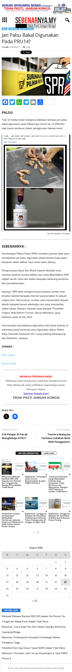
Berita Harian (9, 363)
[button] (66, 20)
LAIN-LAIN (49, 453)
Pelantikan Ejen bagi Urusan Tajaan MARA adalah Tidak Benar (33, 648)
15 (56, 575)
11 (17, 575)
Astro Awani (8, 355)
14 (46, 575)
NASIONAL (14, 29)
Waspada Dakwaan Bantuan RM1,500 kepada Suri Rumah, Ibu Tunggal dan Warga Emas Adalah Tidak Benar (11, 482)
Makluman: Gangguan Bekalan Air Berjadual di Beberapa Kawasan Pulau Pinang (59, 516)
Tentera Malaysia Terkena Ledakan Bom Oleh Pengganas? (55, 438)
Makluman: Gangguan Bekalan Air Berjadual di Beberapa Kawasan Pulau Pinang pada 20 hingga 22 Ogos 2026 (36, 517)
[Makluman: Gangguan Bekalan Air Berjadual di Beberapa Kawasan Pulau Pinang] (59, 504)
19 (27, 582)
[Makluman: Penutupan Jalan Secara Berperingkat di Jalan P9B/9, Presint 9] (36, 467)
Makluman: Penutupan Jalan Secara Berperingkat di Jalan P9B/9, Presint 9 (36, 479)
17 (7, 582)
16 (65, 575)
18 (17, 582)
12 (27, 575)
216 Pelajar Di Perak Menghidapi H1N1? (15, 436)
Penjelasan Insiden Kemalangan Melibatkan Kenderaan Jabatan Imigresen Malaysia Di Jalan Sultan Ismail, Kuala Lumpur (12, 520)
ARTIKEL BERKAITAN (28, 453)
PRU (4, 29)
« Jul (34, 600)
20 (37, 582)
